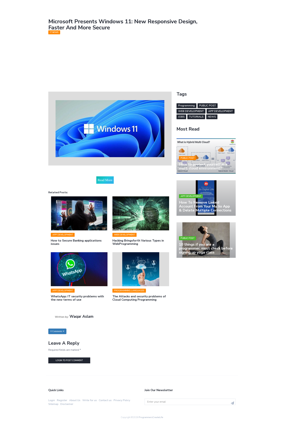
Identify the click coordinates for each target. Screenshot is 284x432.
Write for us (89, 400)
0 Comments (56, 331)
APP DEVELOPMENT (62, 234)
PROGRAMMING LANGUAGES (129, 290)
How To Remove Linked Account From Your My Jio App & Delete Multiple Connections (205, 206)
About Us (74, 400)
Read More (105, 180)
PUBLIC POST (207, 105)
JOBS (181, 117)
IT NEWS (54, 32)
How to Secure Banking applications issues (76, 242)
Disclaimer (66, 404)
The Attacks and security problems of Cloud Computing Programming (139, 298)
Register (62, 400)
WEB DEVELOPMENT (124, 234)
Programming (186, 105)
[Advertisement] (142, 60)
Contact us (105, 400)
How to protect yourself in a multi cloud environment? (203, 166)
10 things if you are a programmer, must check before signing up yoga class (206, 248)
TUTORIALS (196, 117)
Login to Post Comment (69, 360)
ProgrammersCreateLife (151, 417)
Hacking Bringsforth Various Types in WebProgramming (138, 242)
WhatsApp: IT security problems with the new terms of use (77, 298)
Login (51, 400)
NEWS (212, 117)
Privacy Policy (122, 400)
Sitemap (53, 404)
